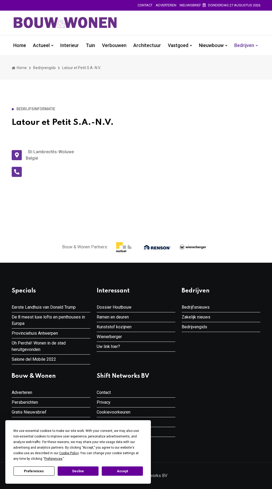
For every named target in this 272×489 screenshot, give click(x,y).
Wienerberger (109, 336)
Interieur (69, 45)
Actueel (41, 45)
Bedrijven (244, 45)
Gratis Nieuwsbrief (29, 412)
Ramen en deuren (113, 317)
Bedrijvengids (44, 68)
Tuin (90, 45)
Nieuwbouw (211, 45)
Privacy (103, 402)
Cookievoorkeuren (113, 412)
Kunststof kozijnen (114, 326)
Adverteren (166, 5)
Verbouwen (114, 45)
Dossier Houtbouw (114, 307)
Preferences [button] (53, 459)
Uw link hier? (108, 346)
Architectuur (147, 45)
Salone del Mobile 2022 (34, 359)
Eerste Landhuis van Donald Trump (44, 307)
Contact (145, 5)
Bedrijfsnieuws (196, 307)
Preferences (34, 471)
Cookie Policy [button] (69, 453)
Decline (78, 471)
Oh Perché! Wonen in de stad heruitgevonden (39, 346)
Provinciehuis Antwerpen (35, 333)
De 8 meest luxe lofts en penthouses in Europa (48, 320)
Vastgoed (178, 45)
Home (19, 45)
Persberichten (25, 402)
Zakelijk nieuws (196, 317)
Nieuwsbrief (190, 5)
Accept (122, 471)
